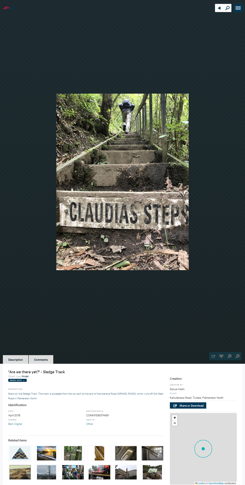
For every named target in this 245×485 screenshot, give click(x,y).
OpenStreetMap (216, 483)
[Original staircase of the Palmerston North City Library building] (126, 453)
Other (89, 423)
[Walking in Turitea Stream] (20, 453)
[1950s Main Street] (20, 472)
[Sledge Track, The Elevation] (73, 453)
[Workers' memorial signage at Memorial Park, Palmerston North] (152, 472)
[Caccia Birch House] (99, 453)
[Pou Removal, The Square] (99, 472)
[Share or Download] (213, 356)
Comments (41, 359)
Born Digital (15, 423)
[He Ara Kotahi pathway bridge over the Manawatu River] (46, 453)
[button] (203, 449)
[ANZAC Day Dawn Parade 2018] (73, 472)
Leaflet (201, 483)
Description (15, 359)
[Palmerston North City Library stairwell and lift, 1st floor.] (152, 453)
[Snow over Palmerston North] (46, 472)
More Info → (17, 380)
